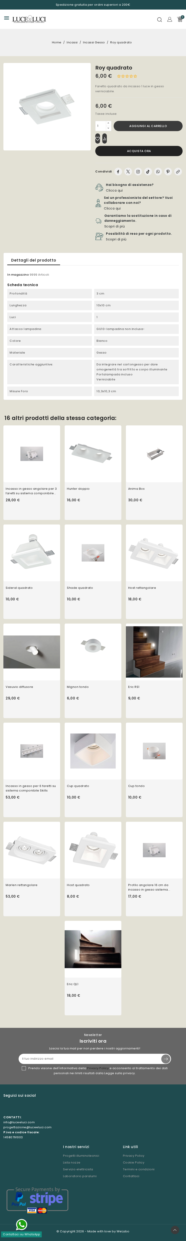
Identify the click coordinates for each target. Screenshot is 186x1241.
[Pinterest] (168, 171)
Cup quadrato (78, 786)
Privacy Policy (98, 1068)
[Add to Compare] (104, 138)
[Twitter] (128, 171)
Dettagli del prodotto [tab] (33, 260)
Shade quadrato (80, 588)
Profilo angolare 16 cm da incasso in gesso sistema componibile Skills (148, 887)
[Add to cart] (58, 458)
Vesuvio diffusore (19, 687)
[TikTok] (148, 171)
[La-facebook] (15, 1107)
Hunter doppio (78, 489)
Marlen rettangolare (22, 885)
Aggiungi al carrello (148, 126)
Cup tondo (136, 786)
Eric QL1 (72, 984)
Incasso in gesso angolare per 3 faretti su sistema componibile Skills (31, 491)
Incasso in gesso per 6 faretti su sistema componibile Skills (31, 788)
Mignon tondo (78, 687)
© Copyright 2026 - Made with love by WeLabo (93, 1231)
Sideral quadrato (19, 588)
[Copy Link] (178, 171)
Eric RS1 (134, 687)
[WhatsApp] (158, 171)
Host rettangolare (142, 588)
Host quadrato (78, 885)
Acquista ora (139, 151)
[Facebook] (118, 171)
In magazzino (18, 274)
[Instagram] (138, 171)
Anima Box (136, 489)
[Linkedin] (34, 1107)
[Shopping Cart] (180, 19)
